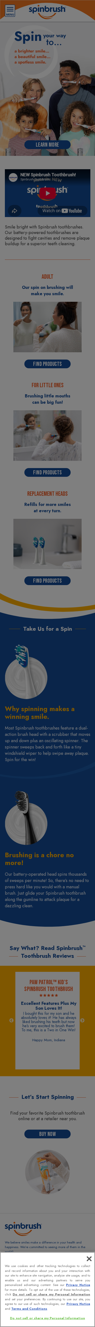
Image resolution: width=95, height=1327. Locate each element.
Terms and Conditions (29, 1308)
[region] (47, 1289)
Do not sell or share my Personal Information (47, 1318)
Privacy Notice (78, 1285)
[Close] (89, 1258)
